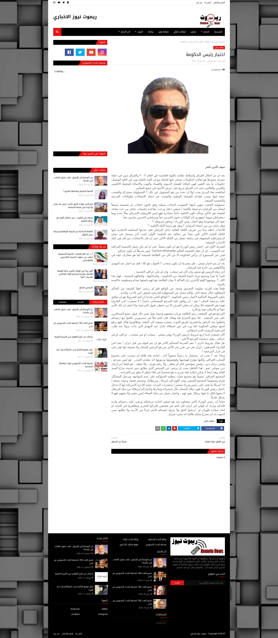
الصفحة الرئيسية (218, 41)
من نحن (199, 2)
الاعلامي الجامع (86, 288)
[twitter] (63, 2)
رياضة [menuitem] (150, 32)
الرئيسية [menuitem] (218, 32)
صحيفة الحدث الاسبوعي (156, 544)
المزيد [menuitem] (140, 32)
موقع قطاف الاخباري (129, 544)
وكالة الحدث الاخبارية (157, 539)
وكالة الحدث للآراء (130, 539)
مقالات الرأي (204, 41)
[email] (54, 2)
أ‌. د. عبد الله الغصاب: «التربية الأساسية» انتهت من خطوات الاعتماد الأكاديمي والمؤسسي (75, 257)
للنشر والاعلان (219, 2)
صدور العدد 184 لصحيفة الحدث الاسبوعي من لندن (73, 324)
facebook (75, 609)
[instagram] (102, 52)
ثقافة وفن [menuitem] (163, 32)
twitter (105, 609)
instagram (103, 614)
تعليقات (62, 302)
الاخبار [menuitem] (206, 32)
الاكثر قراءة (98, 302)
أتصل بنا (208, 2)
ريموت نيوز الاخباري (75, 16)
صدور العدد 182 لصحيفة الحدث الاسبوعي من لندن (132, 602)
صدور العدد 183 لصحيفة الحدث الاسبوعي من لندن (132, 588)
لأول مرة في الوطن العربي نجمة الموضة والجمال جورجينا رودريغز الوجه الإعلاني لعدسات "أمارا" (75, 274)
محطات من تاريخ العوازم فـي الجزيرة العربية (74, 337)
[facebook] (68, 2)
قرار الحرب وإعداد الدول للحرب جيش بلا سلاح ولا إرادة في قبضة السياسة (73, 205)
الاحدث (80, 302)
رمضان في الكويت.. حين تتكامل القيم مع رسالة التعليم (75, 219)
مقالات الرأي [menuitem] (180, 32)
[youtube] (59, 2)
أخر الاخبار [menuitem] (125, 32)
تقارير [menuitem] (193, 32)
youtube (75, 614)
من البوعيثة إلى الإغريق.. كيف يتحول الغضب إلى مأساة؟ (73, 179)
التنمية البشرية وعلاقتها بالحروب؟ (78, 191)
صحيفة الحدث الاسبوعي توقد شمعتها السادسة (76, 365)
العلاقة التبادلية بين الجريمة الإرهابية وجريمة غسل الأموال (73, 233)
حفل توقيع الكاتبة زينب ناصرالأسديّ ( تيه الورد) (74, 351)
